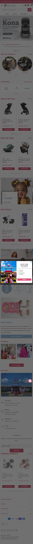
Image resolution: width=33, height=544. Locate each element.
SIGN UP (24, 279)
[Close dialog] (31, 262)
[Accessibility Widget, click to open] (30, 381)
